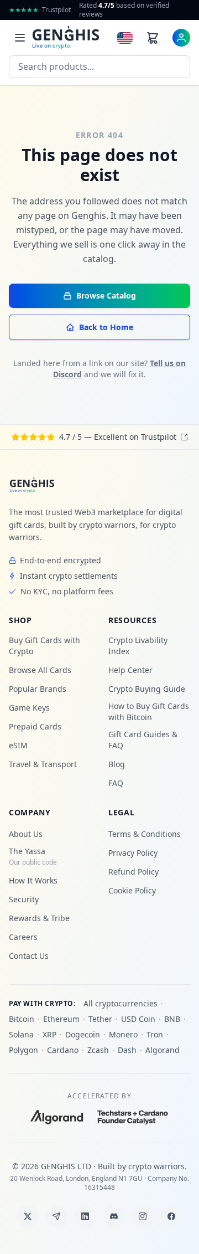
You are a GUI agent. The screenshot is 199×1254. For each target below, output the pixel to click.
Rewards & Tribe (39, 918)
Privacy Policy (133, 852)
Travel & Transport (43, 764)
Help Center (130, 670)
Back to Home (106, 327)
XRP (49, 1034)
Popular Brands (37, 688)
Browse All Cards (40, 670)
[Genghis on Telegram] (56, 1216)
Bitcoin (21, 1019)
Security (24, 899)
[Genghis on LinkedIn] (85, 1216)
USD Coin (138, 1019)
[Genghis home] (32, 485)
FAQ (115, 783)
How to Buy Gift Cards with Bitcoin (148, 711)
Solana (21, 1034)
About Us (26, 834)
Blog (116, 764)
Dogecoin (82, 1034)
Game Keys (29, 707)
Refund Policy (133, 871)
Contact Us (29, 955)
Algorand (162, 1050)
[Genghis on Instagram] (143, 1216)
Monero (123, 1034)
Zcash (98, 1050)
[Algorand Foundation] (57, 1117)
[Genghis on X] (28, 1216)
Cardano (62, 1050)
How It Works (33, 880)
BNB (172, 1019)
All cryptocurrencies (120, 1003)
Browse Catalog (106, 295)
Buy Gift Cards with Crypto (44, 645)
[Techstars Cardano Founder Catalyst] (133, 1117)
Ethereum (61, 1019)
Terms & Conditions (144, 834)
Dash (127, 1050)
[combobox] (99, 66)
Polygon (23, 1050)
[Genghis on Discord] (114, 1216)
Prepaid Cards (35, 726)
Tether (100, 1019)
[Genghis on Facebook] (171, 1216)
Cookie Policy (132, 890)
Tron (154, 1034)
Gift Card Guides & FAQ (142, 740)
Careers (23, 937)
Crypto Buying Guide (146, 688)
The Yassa (33, 856)
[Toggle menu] (20, 38)
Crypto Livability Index (137, 645)
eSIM (18, 745)
